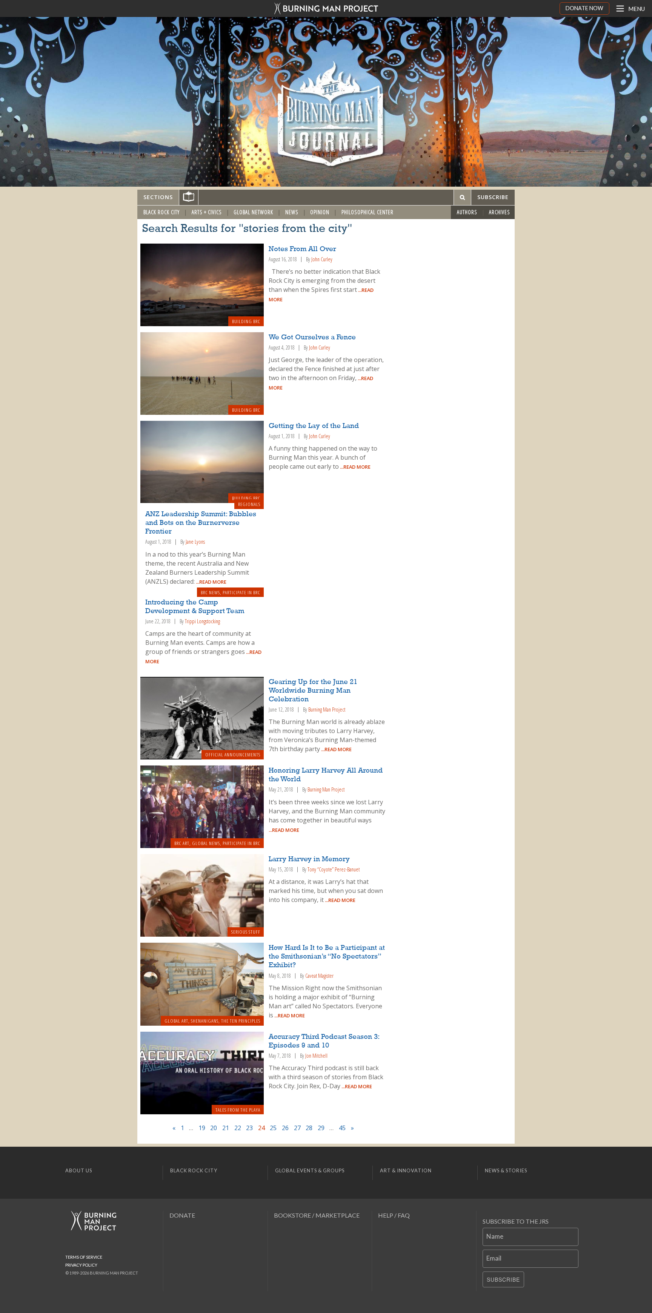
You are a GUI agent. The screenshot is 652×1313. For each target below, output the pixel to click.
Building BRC (246, 321)
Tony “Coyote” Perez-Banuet (334, 869)
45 (342, 1128)
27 (297, 1128)
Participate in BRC (241, 592)
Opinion (319, 212)
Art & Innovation (406, 1170)
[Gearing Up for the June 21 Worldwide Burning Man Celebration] (202, 718)
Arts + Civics (207, 212)
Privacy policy (81, 1264)
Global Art (176, 1020)
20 (213, 1128)
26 (285, 1128)
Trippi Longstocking (202, 621)
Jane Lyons (195, 541)
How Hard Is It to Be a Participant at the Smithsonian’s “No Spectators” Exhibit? (327, 956)
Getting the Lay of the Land (314, 426)
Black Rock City (161, 212)
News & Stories (506, 1170)
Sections (158, 197)
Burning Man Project (326, 709)
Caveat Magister (319, 975)
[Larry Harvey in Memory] (202, 895)
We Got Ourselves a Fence (312, 337)
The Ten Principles (240, 1020)
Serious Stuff (245, 931)
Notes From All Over (302, 249)
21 (225, 1128)
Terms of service (83, 1257)
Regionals (249, 504)
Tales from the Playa (237, 1109)
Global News (206, 843)
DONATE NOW (584, 8)
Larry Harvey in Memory (309, 859)
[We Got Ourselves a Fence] (202, 373)
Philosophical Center (367, 212)
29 (321, 1128)
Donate (182, 1215)
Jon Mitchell (316, 1055)
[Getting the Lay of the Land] (202, 462)
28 (309, 1128)
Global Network (253, 212)
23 (249, 1128)
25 (273, 1128)
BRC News (210, 592)
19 (201, 1128)
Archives (499, 212)
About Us (78, 1170)
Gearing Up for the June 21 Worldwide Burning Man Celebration (313, 690)
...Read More (355, 466)
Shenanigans (204, 1020)
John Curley (321, 259)
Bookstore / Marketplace (317, 1215)
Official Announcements (232, 754)
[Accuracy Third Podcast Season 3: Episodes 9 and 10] (202, 1073)
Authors (467, 212)
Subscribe (503, 1279)
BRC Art (181, 843)
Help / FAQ (394, 1215)
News (291, 212)
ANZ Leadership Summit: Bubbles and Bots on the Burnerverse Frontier (200, 523)
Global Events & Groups (309, 1170)
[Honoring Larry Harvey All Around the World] (202, 806)
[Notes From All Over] (202, 285)
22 (237, 1128)
